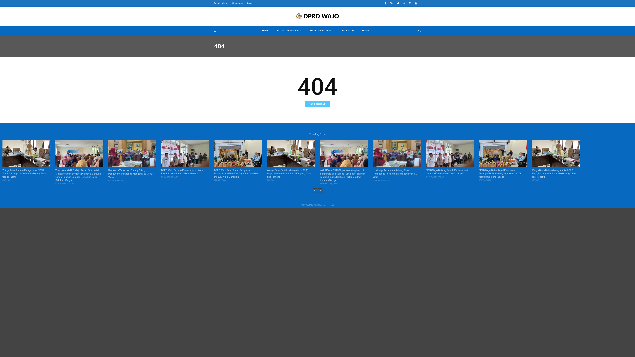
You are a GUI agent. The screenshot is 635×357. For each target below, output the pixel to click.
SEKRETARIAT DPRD (320, 30)
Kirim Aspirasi (237, 3)
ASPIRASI (6, 180)
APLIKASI (346, 30)
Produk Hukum (220, 3)
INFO (123, 180)
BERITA (366, 30)
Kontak (250, 3)
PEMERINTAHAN (172, 177)
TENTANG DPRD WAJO (287, 30)
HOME (265, 30)
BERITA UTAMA (61, 184)
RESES (71, 184)
